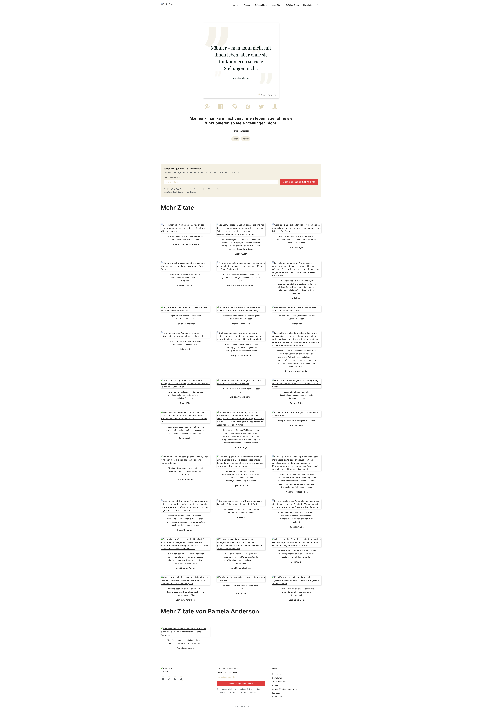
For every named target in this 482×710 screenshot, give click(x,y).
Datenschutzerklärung (186, 192)
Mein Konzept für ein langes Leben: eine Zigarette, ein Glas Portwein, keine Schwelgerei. (297, 592)
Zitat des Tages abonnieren (299, 181)
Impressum (277, 693)
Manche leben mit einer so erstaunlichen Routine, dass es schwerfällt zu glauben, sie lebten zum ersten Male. (185, 592)
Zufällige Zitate (292, 5)
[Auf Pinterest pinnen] (247, 108)
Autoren (236, 5)
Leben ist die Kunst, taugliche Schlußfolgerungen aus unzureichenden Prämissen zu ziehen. (297, 395)
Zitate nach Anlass (280, 681)
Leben (235, 139)
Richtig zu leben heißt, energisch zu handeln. (297, 421)
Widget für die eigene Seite (284, 689)
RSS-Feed (276, 685)
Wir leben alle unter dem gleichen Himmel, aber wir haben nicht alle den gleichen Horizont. (185, 471)
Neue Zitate (276, 5)
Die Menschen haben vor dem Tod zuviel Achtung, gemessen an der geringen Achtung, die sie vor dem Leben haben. (241, 347)
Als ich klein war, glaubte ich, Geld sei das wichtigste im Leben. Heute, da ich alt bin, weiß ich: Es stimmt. (185, 395)
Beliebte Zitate (261, 5)
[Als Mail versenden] (207, 108)
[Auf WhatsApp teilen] (234, 108)
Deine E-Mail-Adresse (174, 177)
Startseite (276, 674)
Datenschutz (277, 697)
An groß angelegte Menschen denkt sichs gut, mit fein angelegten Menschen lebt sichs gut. (241, 277)
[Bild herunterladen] (275, 108)
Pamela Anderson (241, 131)
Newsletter (308, 5)
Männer (245, 139)
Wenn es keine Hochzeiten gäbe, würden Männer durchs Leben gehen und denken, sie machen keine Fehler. (296, 239)
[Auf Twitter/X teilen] (261, 108)
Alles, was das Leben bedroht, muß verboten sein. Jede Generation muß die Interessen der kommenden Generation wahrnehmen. (185, 430)
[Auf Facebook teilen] (220, 108)
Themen (247, 5)
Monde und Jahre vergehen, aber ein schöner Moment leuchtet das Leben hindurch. (185, 277)
